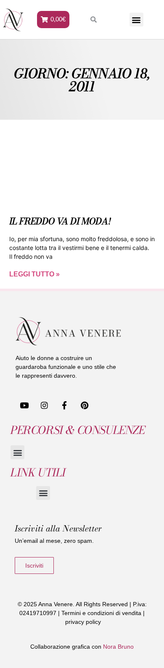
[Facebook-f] (65, 405)
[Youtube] (24, 405)
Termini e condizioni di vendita (101, 613)
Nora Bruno (118, 646)
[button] (136, 19)
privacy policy (83, 621)
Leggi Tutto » (34, 274)
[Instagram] (44, 405)
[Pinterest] (84, 405)
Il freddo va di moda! (60, 221)
